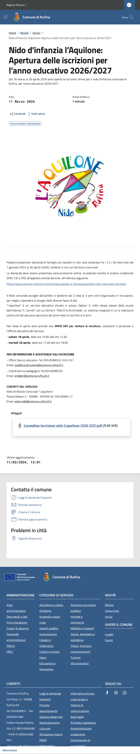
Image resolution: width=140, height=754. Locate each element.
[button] (17, 4)
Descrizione (10, 750)
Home (12, 33)
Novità (24, 33)
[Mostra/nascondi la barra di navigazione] (5, 17)
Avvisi (36, 33)
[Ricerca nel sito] (131, 17)
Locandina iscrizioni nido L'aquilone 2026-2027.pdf (63, 425)
